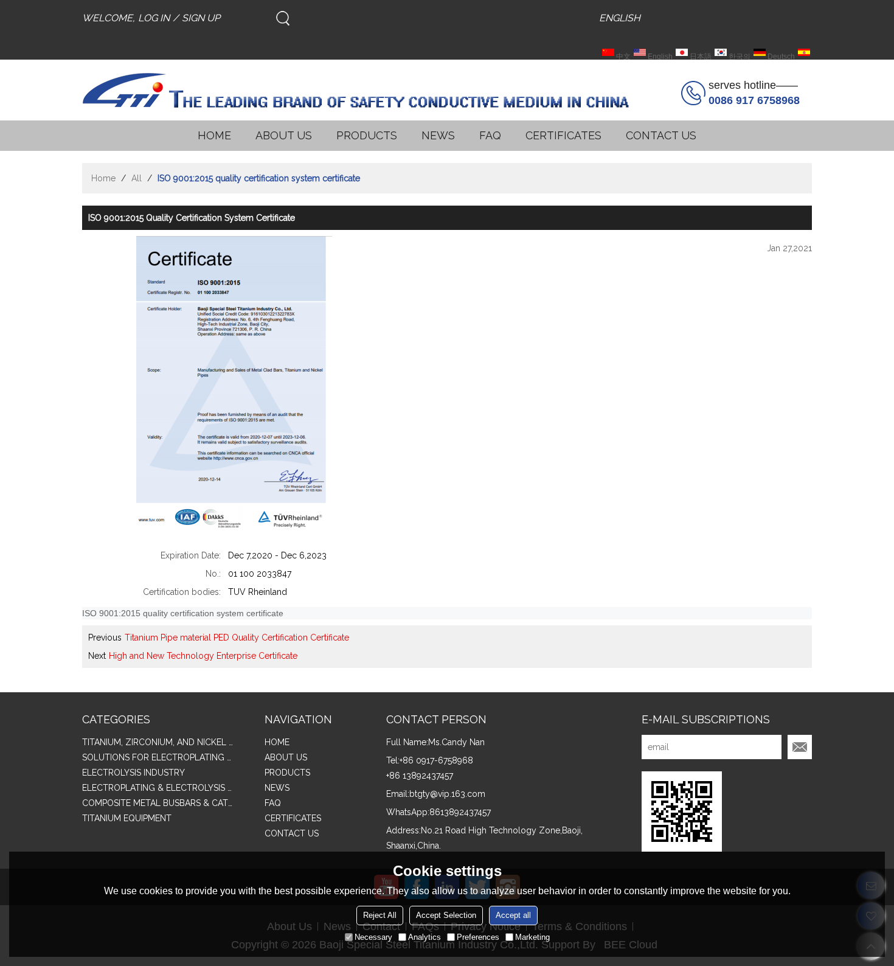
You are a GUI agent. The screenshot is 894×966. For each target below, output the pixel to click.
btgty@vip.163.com (447, 794)
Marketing (532, 937)
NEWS (438, 135)
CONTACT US (661, 135)
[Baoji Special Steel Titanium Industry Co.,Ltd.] (355, 90)
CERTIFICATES (563, 135)
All (136, 178)
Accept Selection (446, 915)
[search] (283, 18)
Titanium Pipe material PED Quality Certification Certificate (237, 637)
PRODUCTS (366, 135)
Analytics (424, 937)
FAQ (490, 135)
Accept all (513, 915)
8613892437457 (460, 812)
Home (103, 178)
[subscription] (800, 747)
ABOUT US (283, 135)
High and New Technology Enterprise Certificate (203, 656)
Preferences (478, 937)
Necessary (373, 937)
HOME (214, 135)
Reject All (380, 915)
